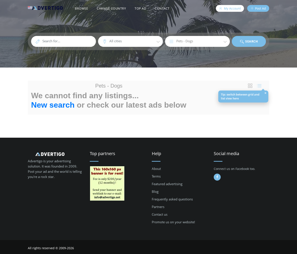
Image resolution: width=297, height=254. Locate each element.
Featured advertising (167, 184)
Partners (158, 207)
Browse (81, 8)
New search (53, 104)
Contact (162, 8)
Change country (111, 8)
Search (251, 41)
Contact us (159, 214)
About (156, 168)
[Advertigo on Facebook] (217, 177)
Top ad (140, 8)
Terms (156, 176)
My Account (232, 8)
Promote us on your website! (173, 222)
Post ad (260, 8)
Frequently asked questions (172, 199)
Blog (155, 191)
